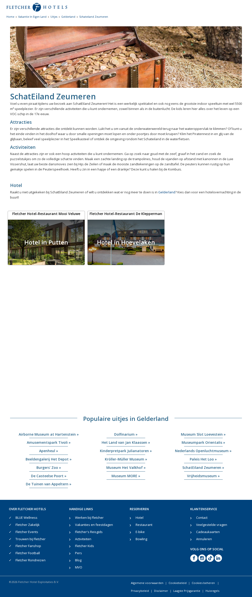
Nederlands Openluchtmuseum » (203, 450)
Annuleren (204, 539)
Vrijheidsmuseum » (203, 476)
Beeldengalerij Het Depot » (49, 459)
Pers (78, 553)
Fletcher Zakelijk (28, 524)
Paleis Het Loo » (203, 459)
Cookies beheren (204, 583)
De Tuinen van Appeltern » (48, 484)
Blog (78, 560)
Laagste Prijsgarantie (186, 591)
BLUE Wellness (26, 517)
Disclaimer (161, 591)
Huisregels (212, 591)
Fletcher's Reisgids (89, 532)
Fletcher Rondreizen (31, 560)
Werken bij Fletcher (89, 517)
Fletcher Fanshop (28, 546)
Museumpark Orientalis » (203, 442)
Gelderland (166, 192)
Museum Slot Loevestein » (203, 434)
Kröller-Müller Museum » (126, 459)
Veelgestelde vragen (211, 524)
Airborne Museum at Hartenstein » (49, 434)
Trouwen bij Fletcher (31, 539)
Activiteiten (83, 539)
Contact (201, 517)
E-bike (140, 532)
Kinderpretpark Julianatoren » (126, 450)
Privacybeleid (140, 591)
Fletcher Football (28, 553)
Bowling (141, 539)
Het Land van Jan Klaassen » (126, 442)
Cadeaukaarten (208, 532)
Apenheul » (48, 450)
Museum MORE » (125, 476)
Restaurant (144, 524)
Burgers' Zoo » (48, 467)
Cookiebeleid (178, 583)
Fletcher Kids (84, 546)
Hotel (139, 517)
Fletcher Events (27, 532)
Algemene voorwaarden (147, 583)
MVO (78, 567)
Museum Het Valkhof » (126, 467)
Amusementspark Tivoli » (49, 442)
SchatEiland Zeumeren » (203, 467)
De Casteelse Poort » (48, 476)
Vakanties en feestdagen (94, 524)
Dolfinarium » (126, 434)
